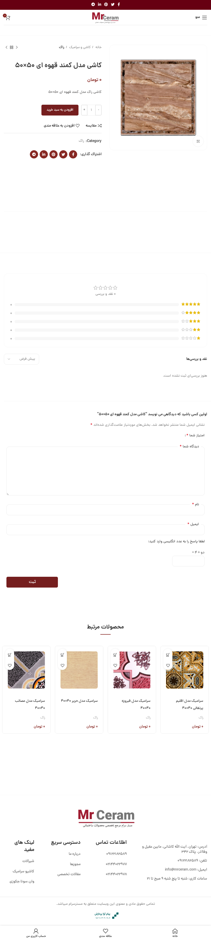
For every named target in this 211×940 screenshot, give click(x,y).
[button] (167, 654)
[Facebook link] (118, 5)
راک (61, 47)
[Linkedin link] (99, 5)
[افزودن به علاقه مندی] (167, 665)
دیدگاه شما (189, 447)
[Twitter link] (112, 5)
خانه (98, 47)
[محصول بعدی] (6, 47)
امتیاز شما (195, 435)
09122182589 (188, 861)
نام (195, 504)
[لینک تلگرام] (93, 5)
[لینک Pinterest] (106, 5)
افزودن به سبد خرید (60, 110)
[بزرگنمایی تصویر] (198, 141)
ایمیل (193, 524)
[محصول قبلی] (16, 47)
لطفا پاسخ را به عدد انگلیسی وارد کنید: (176, 541)
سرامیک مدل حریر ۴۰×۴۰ (79, 701)
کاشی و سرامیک (79, 47)
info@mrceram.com (180, 870)
